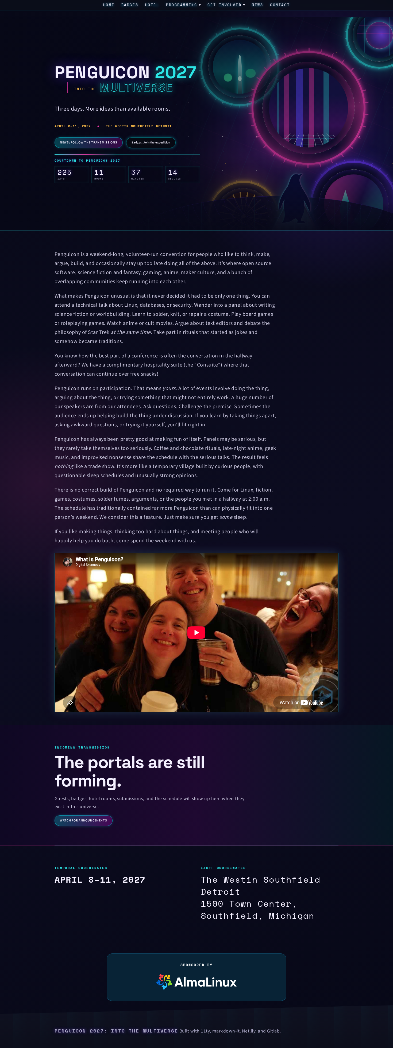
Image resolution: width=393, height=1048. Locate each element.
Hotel (152, 4)
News (257, 4)
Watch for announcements (83, 820)
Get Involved (224, 4)
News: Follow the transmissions (88, 142)
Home (108, 4)
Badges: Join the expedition (151, 143)
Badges (129, 4)
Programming (181, 4)
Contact (280, 4)
